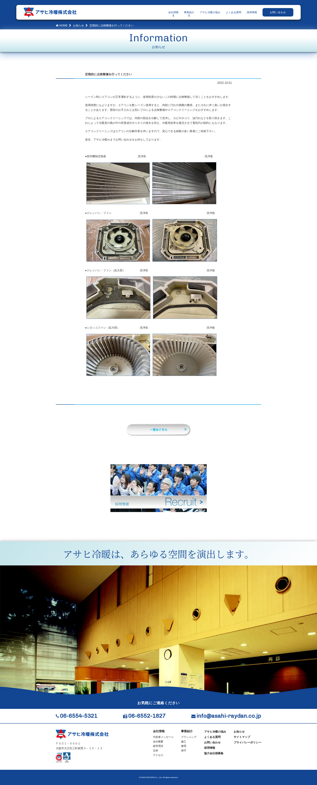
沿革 (155, 750)
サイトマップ (242, 736)
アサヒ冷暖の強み (210, 12)
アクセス (158, 755)
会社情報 (173, 12)
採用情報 (252, 12)
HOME (63, 25)
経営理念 (158, 745)
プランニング (188, 736)
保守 (183, 750)
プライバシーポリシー (247, 742)
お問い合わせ (278, 12)
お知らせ (78, 25)
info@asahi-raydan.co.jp (228, 716)
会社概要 (158, 741)
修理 (183, 745)
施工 (183, 741)
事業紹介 (189, 12)
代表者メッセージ (163, 736)
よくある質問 (233, 12)
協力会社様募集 (213, 753)
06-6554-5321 (78, 716)
